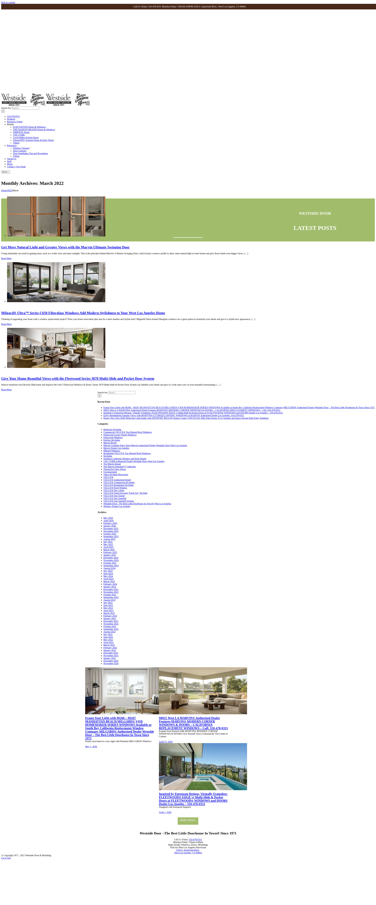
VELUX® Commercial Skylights (119, 482)
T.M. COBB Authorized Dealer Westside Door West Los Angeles (133, 461)
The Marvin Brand (112, 464)
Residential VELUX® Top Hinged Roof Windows (127, 453)
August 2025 (109, 539)
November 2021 (111, 655)
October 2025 (109, 534)
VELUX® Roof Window (115, 488)
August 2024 (109, 568)
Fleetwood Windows (113, 437)
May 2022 (108, 639)
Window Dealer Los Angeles (116, 506)
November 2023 (111, 592)
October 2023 (109, 594)
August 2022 (109, 631)
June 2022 (108, 637)
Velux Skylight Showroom (115, 474)
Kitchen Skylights (111, 440)
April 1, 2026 (165, 812)
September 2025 (111, 536)
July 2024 (108, 571)
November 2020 (111, 663)
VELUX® (108, 477)
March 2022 (109, 645)
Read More (6, 258)
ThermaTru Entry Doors (114, 469)
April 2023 (108, 610)
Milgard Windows (111, 450)
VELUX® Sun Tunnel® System (118, 501)
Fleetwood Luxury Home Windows (119, 435)
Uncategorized (110, 472)
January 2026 (109, 526)
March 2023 (109, 613)
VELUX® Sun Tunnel (114, 495)
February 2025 (110, 552)
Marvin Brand (109, 443)
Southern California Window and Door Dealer (124, 458)
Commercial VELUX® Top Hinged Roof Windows (127, 432)
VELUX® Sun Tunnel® (114, 498)
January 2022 (109, 650)
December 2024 (110, 557)
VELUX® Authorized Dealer (117, 480)
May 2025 (108, 544)
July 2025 (108, 542)
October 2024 (109, 563)
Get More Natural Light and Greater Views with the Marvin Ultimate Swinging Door (65, 247)
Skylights (107, 456)
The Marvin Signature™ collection (119, 466)
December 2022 (110, 621)
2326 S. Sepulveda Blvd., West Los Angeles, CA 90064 (188, 851)
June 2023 (108, 605)
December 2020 (110, 661)
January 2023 (109, 618)
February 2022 (110, 647)
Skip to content (8, 2)
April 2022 (108, 642)
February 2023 (110, 616)
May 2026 (108, 518)
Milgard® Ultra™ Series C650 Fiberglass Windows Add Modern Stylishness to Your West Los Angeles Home (83, 313)
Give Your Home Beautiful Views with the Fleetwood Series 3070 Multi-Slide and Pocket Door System (77, 378)
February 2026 (110, 523)
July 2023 (108, 602)
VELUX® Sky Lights (113, 490)
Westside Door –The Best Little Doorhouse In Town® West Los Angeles (137, 503)
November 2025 (111, 531)
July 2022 (108, 634)
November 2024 (111, 560)
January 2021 (109, 658)
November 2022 (111, 624)
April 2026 (108, 520)
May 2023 (108, 608)
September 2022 (111, 629)
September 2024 (111, 565)
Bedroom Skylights (112, 429)
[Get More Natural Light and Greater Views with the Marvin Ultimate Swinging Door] (56, 235)
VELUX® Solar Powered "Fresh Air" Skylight (125, 493)
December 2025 (110, 528)
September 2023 (111, 597)
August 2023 (109, 600)
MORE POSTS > (188, 820)
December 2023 (110, 589)
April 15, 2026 (166, 741)
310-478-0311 (195, 839)
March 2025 (109, 549)
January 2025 (109, 555)
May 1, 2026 (91, 746)
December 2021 (110, 653)
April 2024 (108, 579)
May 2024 (108, 576)
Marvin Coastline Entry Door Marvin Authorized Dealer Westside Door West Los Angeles (145, 445)
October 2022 (109, 626)
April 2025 (108, 547)
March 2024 (109, 581)
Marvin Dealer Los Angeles (116, 448)
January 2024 (109, 586)
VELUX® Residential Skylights (118, 485)
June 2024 (108, 573)
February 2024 (110, 584)
